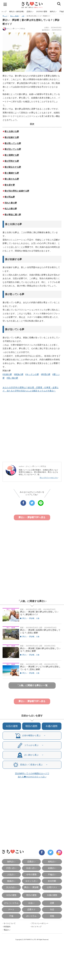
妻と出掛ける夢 (12, 131)
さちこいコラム (11, 903)
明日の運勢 (31, 726)
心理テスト (52, 887)
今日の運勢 (12, 726)
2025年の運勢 (41, 11)
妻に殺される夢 (12, 179)
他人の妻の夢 (11, 208)
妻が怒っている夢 (13, 143)
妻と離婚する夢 (12, 173)
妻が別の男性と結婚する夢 (17, 191)
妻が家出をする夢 (13, 167)
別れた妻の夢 (11, 203)
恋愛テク (31, 909)
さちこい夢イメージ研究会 (16, 28)
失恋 (52, 909)
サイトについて (10, 923)
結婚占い (52, 868)
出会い (31, 903)
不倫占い (52, 874)
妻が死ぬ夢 (10, 197)
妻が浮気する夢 (12, 161)
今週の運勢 (52, 726)
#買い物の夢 (12, 378)
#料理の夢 (45, 374)
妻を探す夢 (10, 185)
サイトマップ (36, 927)
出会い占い (31, 868)
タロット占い (31, 881)
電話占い (7, 930)
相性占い (52, 861)
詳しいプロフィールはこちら (49, 477)
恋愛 (52, 903)
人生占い (11, 874)
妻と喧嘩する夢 (12, 155)
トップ (3, 11)
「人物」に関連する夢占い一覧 (32, 685)
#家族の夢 (18, 374)
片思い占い (11, 868)
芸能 (52, 916)
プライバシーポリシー (39, 923)
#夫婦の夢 (7, 374)
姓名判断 (52, 881)
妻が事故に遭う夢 (13, 214)
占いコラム (31, 916)
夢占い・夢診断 (14, 16)
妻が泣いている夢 (13, 149)
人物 (23, 16)
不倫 (11, 916)
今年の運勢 (31, 874)
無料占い (53, 11)
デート (11, 909)
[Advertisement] (32, 427)
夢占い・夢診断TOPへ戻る (32, 517)
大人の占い (11, 887)
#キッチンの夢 (32, 374)
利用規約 (7, 927)
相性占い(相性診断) (16, 11)
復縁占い (11, 881)
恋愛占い (30, 11)
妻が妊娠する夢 (12, 137)
